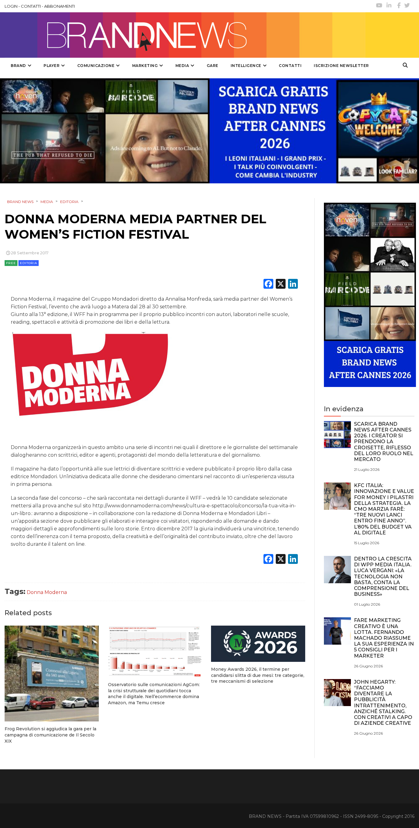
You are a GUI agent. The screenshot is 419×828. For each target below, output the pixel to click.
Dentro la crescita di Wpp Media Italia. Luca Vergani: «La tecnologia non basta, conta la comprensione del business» (383, 576)
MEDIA (182, 65)
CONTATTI (31, 6)
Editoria (28, 263)
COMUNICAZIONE (96, 65)
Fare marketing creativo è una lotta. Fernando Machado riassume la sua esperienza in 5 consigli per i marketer (384, 637)
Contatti (290, 65)
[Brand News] (185, 35)
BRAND (18, 65)
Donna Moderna (47, 592)
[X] (281, 284)
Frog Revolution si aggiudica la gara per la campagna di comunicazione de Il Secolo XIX (50, 735)
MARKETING (145, 65)
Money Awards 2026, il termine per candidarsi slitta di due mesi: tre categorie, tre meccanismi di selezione (257, 675)
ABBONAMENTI (59, 6)
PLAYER (52, 65)
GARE (212, 65)
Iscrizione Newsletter (341, 65)
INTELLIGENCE (246, 65)
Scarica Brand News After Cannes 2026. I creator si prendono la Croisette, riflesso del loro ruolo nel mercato (383, 441)
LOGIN (11, 6)
